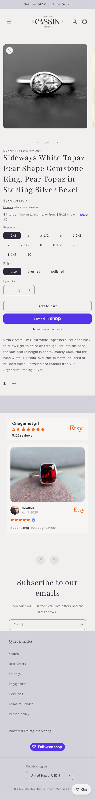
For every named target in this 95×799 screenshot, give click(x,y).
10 (29, 254)
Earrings (15, 674)
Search (14, 654)
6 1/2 (77, 235)
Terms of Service (21, 704)
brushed (34, 271)
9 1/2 (12, 254)
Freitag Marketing (37, 731)
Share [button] (12, 383)
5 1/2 (44, 235)
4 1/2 (12, 235)
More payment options (47, 329)
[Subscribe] (81, 624)
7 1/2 (25, 245)
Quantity (9, 281)
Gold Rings (17, 694)
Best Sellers (17, 664)
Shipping (8, 207)
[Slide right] (57, 143)
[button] (9, 21)
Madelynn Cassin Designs (40, 788)
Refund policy (19, 714)
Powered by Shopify (68, 788)
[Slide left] (38, 143)
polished (57, 271)
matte (12, 271)
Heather (28, 508)
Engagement (18, 684)
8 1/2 (57, 245)
